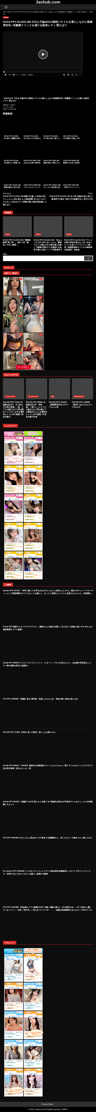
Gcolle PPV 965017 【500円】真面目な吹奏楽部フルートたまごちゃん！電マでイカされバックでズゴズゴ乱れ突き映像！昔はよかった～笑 (48, 767)
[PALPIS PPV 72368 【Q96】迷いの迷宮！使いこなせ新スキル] (19, 747)
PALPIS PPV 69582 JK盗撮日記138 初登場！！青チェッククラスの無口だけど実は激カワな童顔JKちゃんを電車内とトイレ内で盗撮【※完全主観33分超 (36, 388)
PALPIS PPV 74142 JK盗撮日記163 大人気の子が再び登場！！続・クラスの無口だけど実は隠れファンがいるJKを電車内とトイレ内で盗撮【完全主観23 (13, 388)
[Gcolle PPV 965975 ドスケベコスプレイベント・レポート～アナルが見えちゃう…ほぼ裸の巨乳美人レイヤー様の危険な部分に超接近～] (19, 681)
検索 (5, 254)
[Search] (90, 7)
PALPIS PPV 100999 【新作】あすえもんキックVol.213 (82, 388)
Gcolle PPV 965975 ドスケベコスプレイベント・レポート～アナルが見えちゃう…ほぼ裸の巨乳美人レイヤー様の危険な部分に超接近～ (47, 664)
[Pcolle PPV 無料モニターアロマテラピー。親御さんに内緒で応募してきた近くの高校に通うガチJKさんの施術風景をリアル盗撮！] (19, 644)
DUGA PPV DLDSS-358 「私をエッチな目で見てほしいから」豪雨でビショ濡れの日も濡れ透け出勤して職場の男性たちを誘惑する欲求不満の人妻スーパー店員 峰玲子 (48, 226)
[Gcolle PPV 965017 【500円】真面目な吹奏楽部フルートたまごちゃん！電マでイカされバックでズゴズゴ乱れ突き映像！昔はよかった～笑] (19, 783)
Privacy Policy (47, 1104)
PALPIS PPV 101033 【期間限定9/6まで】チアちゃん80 (59, 388)
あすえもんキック (79, 396)
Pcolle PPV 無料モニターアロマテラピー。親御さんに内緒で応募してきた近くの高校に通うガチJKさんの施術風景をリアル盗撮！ (47, 628)
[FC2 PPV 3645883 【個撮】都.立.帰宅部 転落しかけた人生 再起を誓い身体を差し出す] (19, 714)
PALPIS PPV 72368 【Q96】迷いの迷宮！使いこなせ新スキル (29, 732)
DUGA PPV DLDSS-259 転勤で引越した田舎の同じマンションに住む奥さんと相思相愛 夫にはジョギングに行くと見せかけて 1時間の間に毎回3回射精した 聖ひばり (25, 199)
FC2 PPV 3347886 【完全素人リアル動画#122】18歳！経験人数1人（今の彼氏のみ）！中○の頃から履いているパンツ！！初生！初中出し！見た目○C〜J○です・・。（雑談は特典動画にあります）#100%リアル (47, 908)
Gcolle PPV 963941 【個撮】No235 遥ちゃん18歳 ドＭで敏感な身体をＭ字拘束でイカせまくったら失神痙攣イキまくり (48, 803)
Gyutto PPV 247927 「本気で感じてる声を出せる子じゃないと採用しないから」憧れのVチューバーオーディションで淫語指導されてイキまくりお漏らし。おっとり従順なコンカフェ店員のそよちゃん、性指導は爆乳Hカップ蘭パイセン (48, 592)
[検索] (88, 258)
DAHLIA (6, 17)
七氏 (52, 396)
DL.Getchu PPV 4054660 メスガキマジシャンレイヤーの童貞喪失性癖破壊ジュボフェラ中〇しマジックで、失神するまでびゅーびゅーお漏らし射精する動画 (47, 872)
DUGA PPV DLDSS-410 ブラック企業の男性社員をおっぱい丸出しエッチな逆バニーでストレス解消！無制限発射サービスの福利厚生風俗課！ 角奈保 (78, 226)
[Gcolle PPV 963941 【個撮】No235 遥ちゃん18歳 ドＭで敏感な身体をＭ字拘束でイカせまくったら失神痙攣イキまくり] (19, 819)
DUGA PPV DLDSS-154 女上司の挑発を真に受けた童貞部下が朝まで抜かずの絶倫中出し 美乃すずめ (71, 196)
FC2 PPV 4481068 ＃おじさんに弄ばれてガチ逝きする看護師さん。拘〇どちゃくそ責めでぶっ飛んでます (47, 838)
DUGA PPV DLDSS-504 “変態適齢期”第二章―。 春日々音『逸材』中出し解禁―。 (17, 226)
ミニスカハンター (10, 396)
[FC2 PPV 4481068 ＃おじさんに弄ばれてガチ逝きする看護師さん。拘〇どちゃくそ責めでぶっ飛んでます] (19, 853)
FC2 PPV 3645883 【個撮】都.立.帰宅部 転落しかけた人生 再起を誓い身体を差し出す (40, 699)
